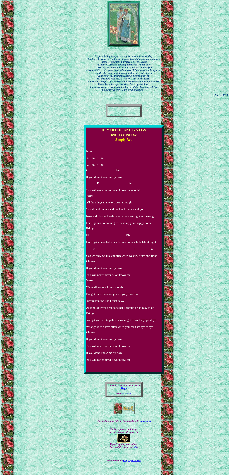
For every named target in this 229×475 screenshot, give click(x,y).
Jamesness (145, 421)
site (135, 447)
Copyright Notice (132, 460)
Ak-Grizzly (126, 393)
